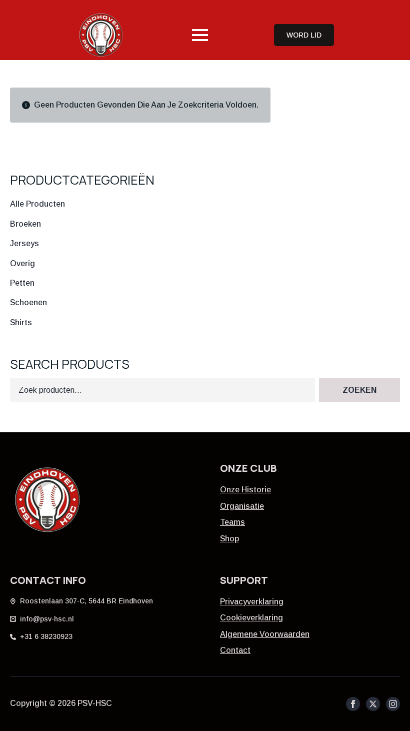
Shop (229, 538)
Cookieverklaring (251, 617)
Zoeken (359, 390)
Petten (22, 283)
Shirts (21, 322)
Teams (232, 522)
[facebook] (353, 704)
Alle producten (37, 204)
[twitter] (373, 704)
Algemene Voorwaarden (265, 634)
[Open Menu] (200, 35)
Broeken (25, 224)
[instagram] (393, 704)
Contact (235, 650)
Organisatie (242, 506)
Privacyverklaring (252, 601)
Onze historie (245, 489)
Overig (22, 263)
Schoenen (28, 302)
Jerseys (24, 243)
